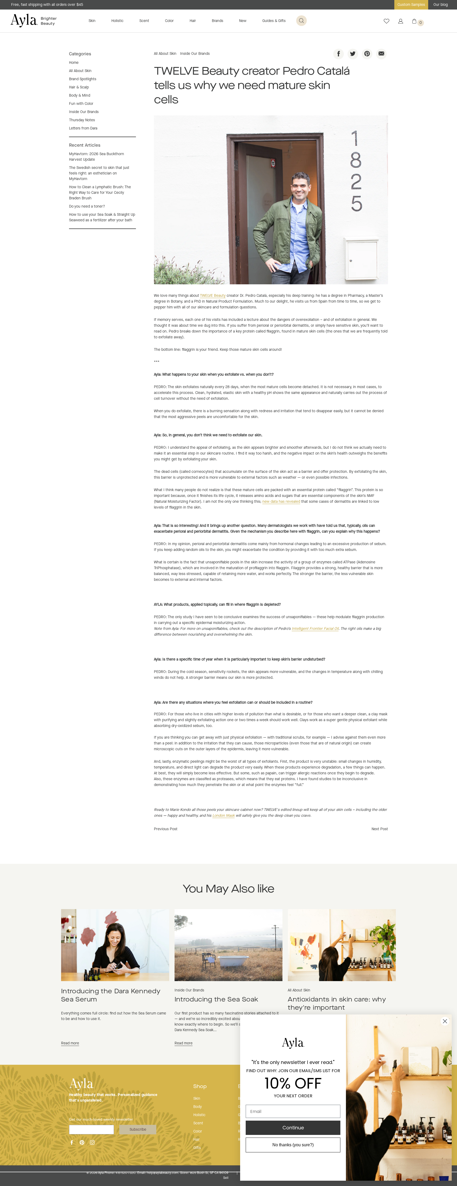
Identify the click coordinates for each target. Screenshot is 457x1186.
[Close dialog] (445, 1021)
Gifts (197, 1148)
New (242, 21)
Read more (70, 1043)
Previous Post (165, 829)
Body (197, 1107)
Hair (193, 21)
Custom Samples (411, 5)
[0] (414, 22)
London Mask (223, 815)
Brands (217, 21)
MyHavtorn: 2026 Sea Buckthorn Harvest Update (96, 156)
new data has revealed (281, 502)
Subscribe (138, 1129)
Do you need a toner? (87, 206)
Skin (92, 21)
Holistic (117, 21)
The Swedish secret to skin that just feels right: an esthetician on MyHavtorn (99, 173)
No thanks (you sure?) (293, 1145)
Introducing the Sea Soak (216, 1000)
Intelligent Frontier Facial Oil (315, 629)
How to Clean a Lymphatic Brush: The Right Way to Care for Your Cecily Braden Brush (100, 192)
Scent (144, 21)
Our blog (440, 5)
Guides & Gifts (274, 21)
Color (169, 21)
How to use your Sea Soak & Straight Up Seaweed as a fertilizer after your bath (102, 217)
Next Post (380, 829)
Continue (293, 1127)
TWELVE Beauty (213, 296)
